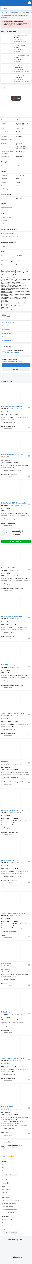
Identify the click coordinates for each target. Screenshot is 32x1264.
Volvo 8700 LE (5, 761)
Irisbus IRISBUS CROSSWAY (22, 55)
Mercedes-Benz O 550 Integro (10, 568)
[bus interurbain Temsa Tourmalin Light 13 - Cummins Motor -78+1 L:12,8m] (16, 701)
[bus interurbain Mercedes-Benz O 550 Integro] (16, 556)
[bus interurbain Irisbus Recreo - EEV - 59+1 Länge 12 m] (16, 394)
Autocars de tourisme (8, 322)
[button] (29, 3)
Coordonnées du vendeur (9, 1171)
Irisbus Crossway (7, 1012)
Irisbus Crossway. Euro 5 (21, 35)
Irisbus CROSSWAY (19, 45)
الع (2, 1179)
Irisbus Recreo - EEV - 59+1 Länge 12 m (14, 406)
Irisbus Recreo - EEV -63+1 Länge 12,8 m (14, 503)
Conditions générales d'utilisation (11, 1200)
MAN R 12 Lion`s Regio (8, 665)
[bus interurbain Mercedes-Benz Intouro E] (16, 848)
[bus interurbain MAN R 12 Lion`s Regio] (16, 653)
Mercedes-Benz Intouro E (9, 860)
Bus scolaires (6, 337)
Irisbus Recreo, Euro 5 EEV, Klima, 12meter (15, 454)
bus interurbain (20, 128)
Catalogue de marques (8, 1212)
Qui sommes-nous (7, 1165)
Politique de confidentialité (9, 1203)
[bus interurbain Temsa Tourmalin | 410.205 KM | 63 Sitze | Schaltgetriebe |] (16, 901)
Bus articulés (6, 329)
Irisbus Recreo (6, 963)
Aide (3, 1168)
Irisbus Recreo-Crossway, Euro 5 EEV (22, 75)
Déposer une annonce (16, 541)
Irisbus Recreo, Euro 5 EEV (21, 65)
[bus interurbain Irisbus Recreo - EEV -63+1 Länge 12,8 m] (16, 491)
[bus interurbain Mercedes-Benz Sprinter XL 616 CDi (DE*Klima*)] (16, 604)
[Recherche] (29, 8)
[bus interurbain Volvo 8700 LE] (16, 750)
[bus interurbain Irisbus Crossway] (16, 1000)
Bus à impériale (6, 333)
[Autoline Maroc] (11, 3)
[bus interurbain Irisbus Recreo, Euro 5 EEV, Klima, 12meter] (16, 443)
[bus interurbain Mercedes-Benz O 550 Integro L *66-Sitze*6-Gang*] (16, 798)
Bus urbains (5, 326)
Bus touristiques (6, 340)
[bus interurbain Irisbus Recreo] (16, 952)
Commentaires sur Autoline (9, 1209)
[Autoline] (7, 12)
